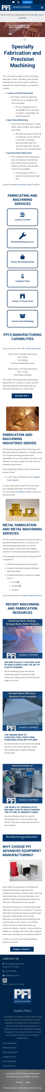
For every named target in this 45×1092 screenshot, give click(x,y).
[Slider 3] (22, 29)
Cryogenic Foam (23, 281)
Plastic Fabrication (10, 1052)
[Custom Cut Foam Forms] (22, 296)
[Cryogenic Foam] (22, 276)
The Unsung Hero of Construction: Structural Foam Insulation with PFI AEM (20, 737)
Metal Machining (9, 1047)
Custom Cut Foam (22, 220)
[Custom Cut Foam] (22, 214)
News (5, 984)
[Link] (13, 2)
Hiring (21, 984)
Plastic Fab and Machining (22, 262)
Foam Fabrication (10, 1043)
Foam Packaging (9, 1061)
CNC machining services (31, 348)
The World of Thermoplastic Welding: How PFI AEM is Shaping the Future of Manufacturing (22, 809)
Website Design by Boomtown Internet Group (22, 1088)
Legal (27, 1082)
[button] (42, 8)
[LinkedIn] (5, 980)
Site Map (19, 1082)
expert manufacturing (22, 184)
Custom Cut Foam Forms (22, 301)
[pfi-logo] (16, 7)
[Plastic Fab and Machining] (23, 257)
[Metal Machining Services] (22, 235)
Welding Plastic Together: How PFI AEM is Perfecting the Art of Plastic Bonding (22, 665)
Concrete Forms (9, 1066)
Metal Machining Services (22, 242)
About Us (13, 984)
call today (19, 492)
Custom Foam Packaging (22, 321)
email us (29, 492)
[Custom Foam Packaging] (22, 316)
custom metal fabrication (31, 595)
